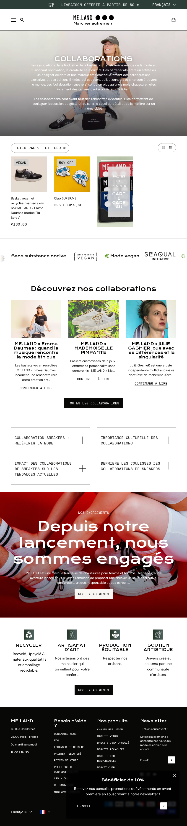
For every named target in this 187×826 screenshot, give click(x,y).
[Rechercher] (22, 19)
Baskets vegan (107, 736)
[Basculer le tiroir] (13, 20)
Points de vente (66, 760)
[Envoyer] (163, 806)
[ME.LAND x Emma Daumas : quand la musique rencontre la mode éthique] (36, 319)
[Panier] (173, 19)
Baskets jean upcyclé (113, 743)
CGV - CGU (61, 778)
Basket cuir (106, 767)
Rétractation (63, 785)
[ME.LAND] (93, 20)
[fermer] (174, 775)
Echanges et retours (69, 747)
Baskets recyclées (110, 749)
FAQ (56, 740)
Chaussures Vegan (110, 729)
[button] (162, 147)
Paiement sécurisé (67, 754)
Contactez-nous (65, 734)
